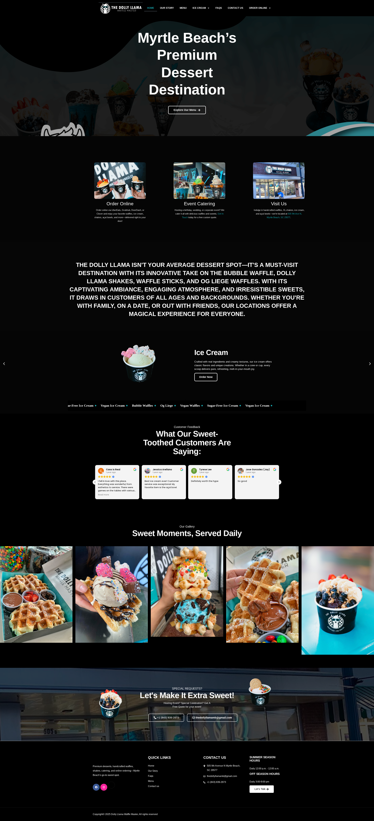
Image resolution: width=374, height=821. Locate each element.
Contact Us (235, 8)
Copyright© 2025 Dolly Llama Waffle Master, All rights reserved (125, 814)
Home (150, 8)
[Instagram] (103, 787)
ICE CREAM (199, 8)
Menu (183, 8)
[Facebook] (96, 787)
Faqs (218, 8)
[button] (4, 363)
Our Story (167, 8)
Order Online (258, 8)
